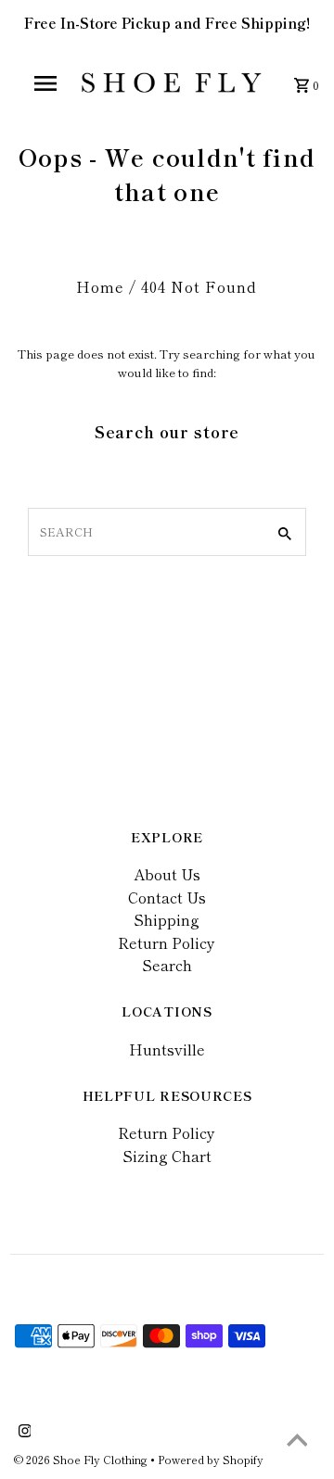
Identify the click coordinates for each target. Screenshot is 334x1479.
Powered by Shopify (210, 1459)
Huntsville (167, 1049)
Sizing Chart (167, 1155)
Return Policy (166, 942)
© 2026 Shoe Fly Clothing (82, 1459)
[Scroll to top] (296, 1441)
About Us (167, 874)
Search (167, 965)
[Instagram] (23, 1431)
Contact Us (167, 897)
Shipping (166, 919)
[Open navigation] (44, 83)
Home (100, 286)
